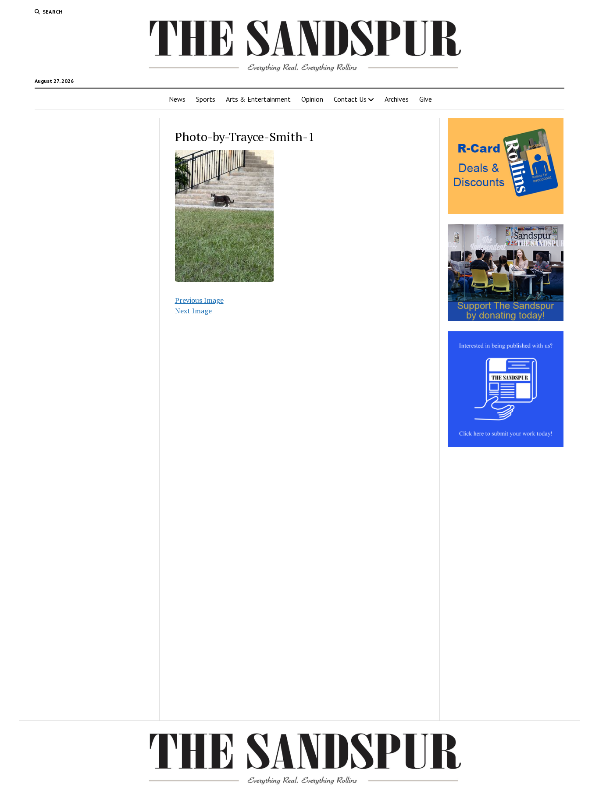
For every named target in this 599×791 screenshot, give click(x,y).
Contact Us (350, 99)
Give (425, 99)
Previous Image (199, 300)
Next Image (193, 311)
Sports (205, 99)
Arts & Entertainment (258, 99)
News (177, 99)
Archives (397, 99)
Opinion (312, 99)
